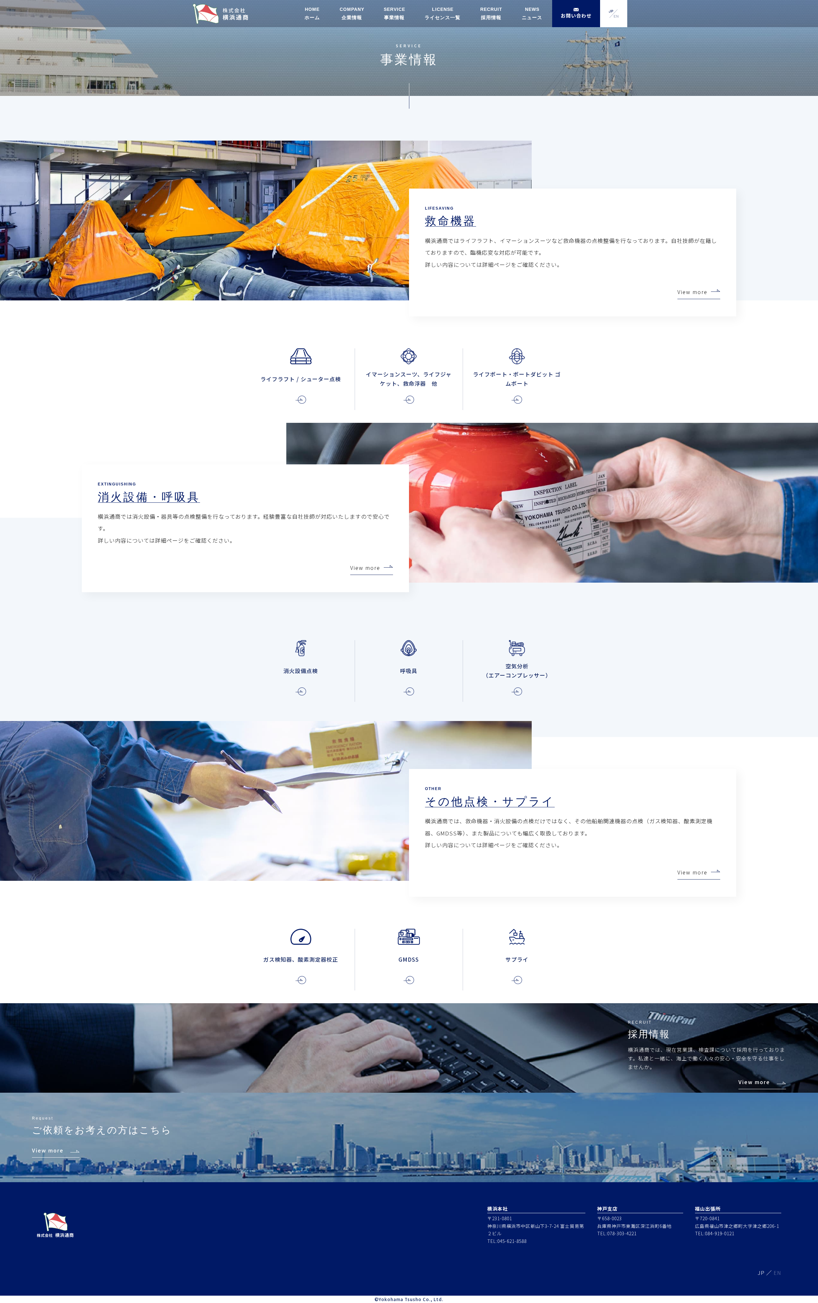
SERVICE (394, 13)
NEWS (532, 13)
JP (761, 1272)
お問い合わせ (576, 15)
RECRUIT (491, 13)
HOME (312, 13)
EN (777, 1272)
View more (692, 292)
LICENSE (442, 13)
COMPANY (352, 13)
